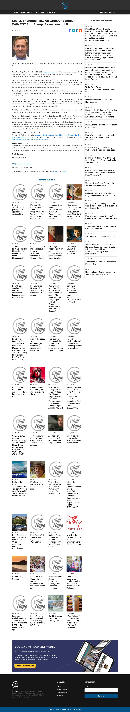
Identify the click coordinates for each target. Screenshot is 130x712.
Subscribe (101, 696)
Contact (60, 695)
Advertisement (62, 692)
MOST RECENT (27, 12)
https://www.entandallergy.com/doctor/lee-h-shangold (30, 139)
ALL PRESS (40, 12)
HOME (16, 12)
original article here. (59, 171)
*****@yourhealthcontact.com (22, 164)
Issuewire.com (49, 72)
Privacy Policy (62, 689)
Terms (59, 686)
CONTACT (51, 12)
